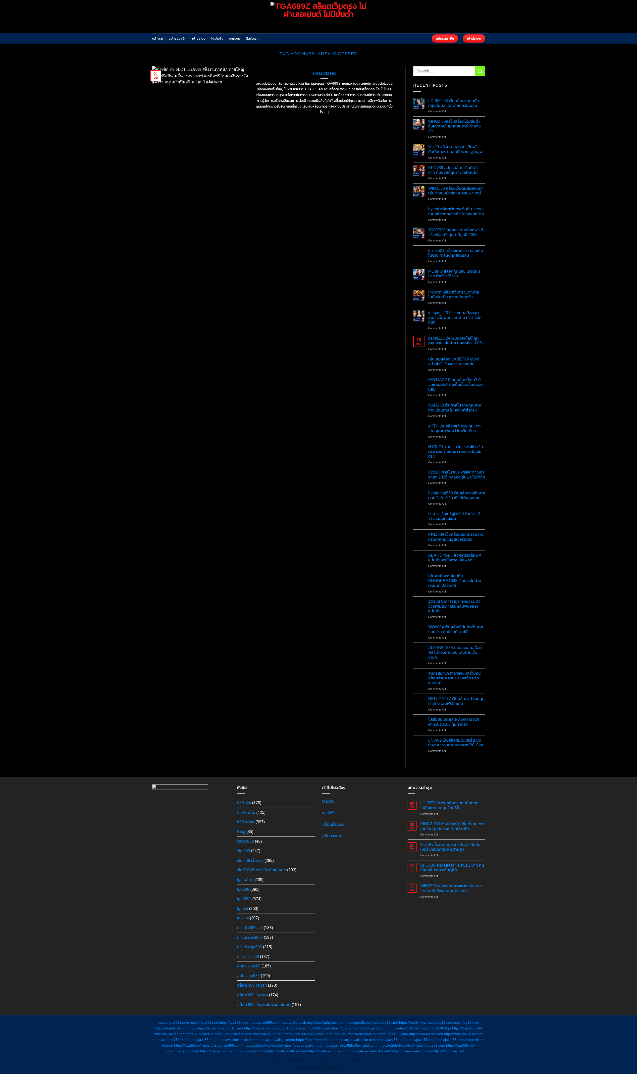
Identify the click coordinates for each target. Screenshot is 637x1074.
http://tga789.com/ (374, 1028)
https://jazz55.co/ (187, 1045)
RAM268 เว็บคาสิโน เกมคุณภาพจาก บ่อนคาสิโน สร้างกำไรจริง (455, 407)
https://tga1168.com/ (314, 1028)
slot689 (243, 851)
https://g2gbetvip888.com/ (222, 1045)
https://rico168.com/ (299, 1034)
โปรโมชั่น (217, 38)
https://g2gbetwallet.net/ (302, 1045)
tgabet (242, 908)
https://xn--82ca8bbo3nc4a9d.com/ (349, 1045)
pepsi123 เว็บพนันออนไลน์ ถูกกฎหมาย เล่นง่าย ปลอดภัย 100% (455, 340)
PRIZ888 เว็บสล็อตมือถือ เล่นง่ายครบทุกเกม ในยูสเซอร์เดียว (456, 536)
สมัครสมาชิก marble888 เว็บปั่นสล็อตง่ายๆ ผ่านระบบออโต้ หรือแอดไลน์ (454, 678)
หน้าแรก (157, 38)
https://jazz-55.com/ (449, 1040)
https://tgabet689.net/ (217, 1051)
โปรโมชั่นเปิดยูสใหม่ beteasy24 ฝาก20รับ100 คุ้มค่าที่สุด (453, 721)
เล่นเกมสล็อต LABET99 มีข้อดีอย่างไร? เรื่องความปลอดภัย (453, 361)
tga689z (244, 899)
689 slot (244, 803)
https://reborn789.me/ (170, 1040)
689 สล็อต (246, 822)
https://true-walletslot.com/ (411, 1051)
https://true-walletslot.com (355, 1040)
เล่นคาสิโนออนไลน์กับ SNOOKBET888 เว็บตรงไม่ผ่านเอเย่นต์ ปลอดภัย (454, 581)
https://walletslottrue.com (236, 1040)
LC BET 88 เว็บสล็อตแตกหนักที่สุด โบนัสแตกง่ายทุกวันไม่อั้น (453, 103)
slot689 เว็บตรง (250, 860)
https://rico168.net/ (268, 1034)
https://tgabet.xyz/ (345, 1028)
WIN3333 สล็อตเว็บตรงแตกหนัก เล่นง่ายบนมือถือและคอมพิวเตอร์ (455, 190)
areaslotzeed (324, 73)
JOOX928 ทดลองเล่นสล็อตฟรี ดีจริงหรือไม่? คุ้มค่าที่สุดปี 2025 (455, 232)
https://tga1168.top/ (436, 1028)
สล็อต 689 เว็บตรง (252, 995)
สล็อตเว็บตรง (333, 824)
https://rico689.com (265, 1022)
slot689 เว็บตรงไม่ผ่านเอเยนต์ (261, 870)
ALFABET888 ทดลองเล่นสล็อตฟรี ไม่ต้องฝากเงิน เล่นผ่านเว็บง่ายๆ (455, 652)
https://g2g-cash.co (328, 1022)
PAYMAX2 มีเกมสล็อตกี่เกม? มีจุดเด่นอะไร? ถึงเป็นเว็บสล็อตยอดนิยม (455, 384)
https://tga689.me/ (460, 1045)
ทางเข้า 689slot (250, 928)
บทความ (234, 38)
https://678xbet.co (200, 1034)
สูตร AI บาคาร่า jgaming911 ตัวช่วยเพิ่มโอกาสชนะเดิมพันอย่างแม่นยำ (454, 606)
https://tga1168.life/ (467, 1028)
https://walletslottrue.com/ (287, 1051)
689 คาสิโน (246, 812)
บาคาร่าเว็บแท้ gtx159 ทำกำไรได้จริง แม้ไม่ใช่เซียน (454, 516)
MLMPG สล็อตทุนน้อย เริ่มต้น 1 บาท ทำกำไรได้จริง (454, 273)
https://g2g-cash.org (296, 1022)
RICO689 (245, 841)
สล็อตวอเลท (332, 836)
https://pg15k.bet (357, 1022)
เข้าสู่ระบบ (199, 38)
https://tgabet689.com (182, 1051)
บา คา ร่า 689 (248, 957)
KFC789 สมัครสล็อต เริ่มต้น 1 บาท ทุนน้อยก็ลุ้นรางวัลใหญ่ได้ (453, 170)
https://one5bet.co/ (362, 1034)
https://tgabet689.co (250, 1051)
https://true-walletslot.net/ (370, 1051)
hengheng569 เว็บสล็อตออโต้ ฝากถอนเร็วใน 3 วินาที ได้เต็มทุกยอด (456, 495)
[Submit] (480, 71)
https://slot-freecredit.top (315, 1040)
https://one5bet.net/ (331, 1034)
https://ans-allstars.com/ (233, 1034)
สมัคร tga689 (248, 976)
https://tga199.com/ (393, 1034)
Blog (241, 832)
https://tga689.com (430, 1045)
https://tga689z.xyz (234, 1022)
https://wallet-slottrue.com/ (328, 1051)
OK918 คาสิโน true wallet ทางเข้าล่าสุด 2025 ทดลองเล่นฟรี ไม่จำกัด (456, 474)
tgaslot (243, 918)
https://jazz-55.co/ (419, 1040)
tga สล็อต (245, 880)
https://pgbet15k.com (171, 1028)
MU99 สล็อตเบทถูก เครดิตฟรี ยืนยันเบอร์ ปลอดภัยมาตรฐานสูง (455, 149)
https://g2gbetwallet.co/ (396, 1045)
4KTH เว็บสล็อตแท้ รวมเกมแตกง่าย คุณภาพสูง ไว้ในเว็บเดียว (454, 428)
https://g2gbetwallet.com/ (263, 1045)
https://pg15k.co (439, 1022)
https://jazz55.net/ (201, 1040)
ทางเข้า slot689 (250, 937)
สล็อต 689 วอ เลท (252, 985)
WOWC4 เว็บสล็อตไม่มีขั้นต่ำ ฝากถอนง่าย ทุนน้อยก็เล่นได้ (455, 629)
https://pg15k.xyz (412, 1022)
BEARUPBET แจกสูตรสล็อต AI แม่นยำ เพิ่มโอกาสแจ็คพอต (455, 557)
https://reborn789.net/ (426, 1034)
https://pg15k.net (466, 1022)
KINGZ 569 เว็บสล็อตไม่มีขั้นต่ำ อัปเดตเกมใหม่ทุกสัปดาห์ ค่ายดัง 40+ (454, 126)
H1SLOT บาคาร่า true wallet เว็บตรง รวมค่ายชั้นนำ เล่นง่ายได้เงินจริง (455, 451)
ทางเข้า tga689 (249, 947)
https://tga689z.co (204, 1022)
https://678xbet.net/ (169, 1034)
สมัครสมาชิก (177, 38)
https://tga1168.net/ (404, 1028)
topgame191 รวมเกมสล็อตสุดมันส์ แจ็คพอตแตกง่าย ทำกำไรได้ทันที (454, 317)
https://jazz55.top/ (391, 1040)
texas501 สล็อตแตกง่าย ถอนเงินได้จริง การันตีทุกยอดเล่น (455, 252)
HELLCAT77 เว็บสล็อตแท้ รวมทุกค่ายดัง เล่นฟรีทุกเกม (456, 701)
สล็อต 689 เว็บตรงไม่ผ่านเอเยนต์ (264, 1005)
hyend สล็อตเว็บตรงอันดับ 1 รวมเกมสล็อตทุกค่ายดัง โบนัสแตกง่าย (456, 211)
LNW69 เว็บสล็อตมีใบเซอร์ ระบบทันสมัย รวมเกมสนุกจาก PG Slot (455, 742)
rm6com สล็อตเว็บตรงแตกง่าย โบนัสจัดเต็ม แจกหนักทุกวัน (453, 294)
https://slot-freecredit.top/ (453, 1051)
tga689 (243, 889)
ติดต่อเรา (252, 38)
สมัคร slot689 (249, 966)
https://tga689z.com (173, 1022)
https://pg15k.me (385, 1022)
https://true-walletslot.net (463, 1034)
